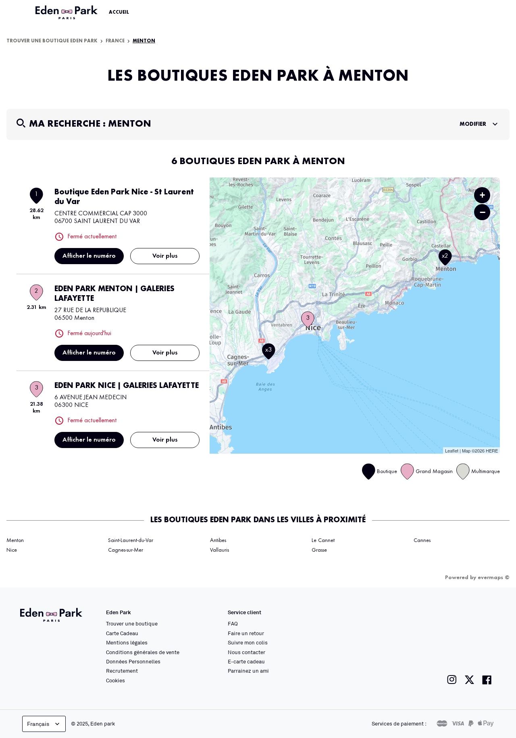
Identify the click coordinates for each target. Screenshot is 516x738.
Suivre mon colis (248, 642)
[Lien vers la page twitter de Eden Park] (469, 679)
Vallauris (219, 550)
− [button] (482, 212)
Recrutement (122, 670)
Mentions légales (127, 642)
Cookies (115, 680)
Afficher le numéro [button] (89, 256)
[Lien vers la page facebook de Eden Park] (487, 679)
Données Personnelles (133, 661)
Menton (15, 540)
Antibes (218, 540)
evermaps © (494, 577)
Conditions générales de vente (142, 652)
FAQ (233, 623)
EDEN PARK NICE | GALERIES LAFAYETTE (126, 386)
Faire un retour (246, 633)
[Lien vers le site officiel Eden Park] (67, 12)
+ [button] (482, 195)
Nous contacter (246, 652)
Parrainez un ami (248, 670)
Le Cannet (323, 540)
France (115, 41)
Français (38, 723)
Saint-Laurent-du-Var (130, 540)
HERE (492, 450)
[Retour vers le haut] (485, 650)
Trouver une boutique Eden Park (52, 41)
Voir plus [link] (165, 256)
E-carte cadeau (246, 661)
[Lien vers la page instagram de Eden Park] (452, 679)
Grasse (319, 550)
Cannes (422, 540)
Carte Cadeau (122, 633)
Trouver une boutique (132, 623)
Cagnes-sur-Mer (125, 550)
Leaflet (451, 450)
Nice (11, 550)
